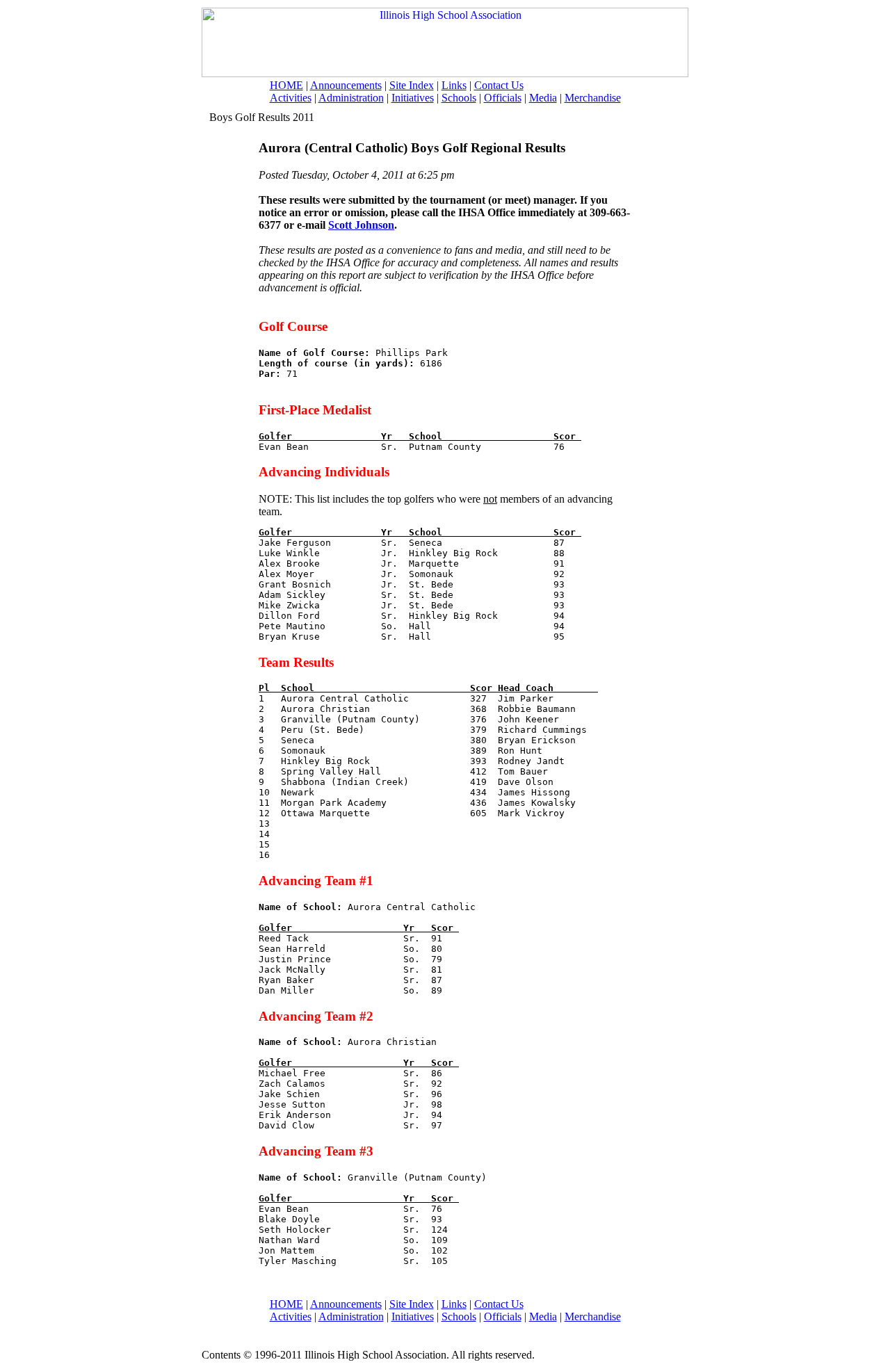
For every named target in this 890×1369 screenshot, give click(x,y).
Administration (351, 98)
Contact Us (499, 85)
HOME (286, 85)
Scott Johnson (361, 225)
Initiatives (412, 98)
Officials (502, 98)
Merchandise (593, 98)
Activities (291, 98)
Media (543, 98)
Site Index (411, 85)
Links (454, 85)
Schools (459, 98)
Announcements (346, 85)
